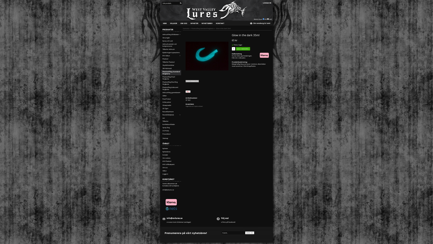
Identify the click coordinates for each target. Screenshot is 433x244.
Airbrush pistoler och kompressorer (169, 45)
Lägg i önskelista (192, 81)
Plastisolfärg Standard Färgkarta (171, 73)
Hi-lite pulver (166, 102)
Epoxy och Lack (167, 41)
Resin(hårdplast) (168, 115)
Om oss (183, 23)
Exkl (270, 19)
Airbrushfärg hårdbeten (170, 34)
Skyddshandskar (168, 65)
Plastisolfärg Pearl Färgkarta (168, 78)
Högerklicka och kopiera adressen (194, 106)
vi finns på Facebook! (228, 222)
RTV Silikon (166, 56)
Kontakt (220, 23)
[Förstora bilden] (207, 56)
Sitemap (165, 138)
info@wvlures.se (168, 190)
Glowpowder (166, 105)
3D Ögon (165, 108)
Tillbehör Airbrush (168, 49)
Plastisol (165, 59)
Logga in (267, 3)
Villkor (173, 23)
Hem (165, 23)
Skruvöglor (166, 38)
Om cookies (166, 158)
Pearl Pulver (166, 99)
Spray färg (166, 128)
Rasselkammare (168, 112)
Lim (163, 118)
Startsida (186, 28)
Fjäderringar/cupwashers (171, 53)
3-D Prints (165, 131)
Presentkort (166, 134)
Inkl (266, 19)
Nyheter (194, 23)
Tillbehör (165, 121)
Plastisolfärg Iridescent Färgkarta (170, 88)
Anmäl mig (249, 233)
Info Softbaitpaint (168, 164)
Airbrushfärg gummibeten (171, 93)
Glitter (164, 96)
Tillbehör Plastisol (168, 62)
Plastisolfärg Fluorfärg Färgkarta (170, 83)
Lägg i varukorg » (243, 49)
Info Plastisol (166, 161)
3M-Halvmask (167, 68)
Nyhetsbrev (207, 23)
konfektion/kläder (168, 124)
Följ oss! (225, 218)
